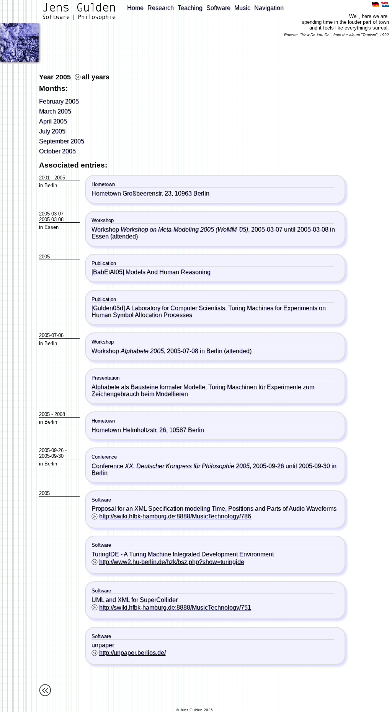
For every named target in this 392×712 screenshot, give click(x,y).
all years (95, 77)
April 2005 (53, 121)
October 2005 (57, 151)
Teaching (190, 8)
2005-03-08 (51, 219)
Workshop (169, 229)
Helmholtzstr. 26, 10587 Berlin (163, 430)
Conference (170, 466)
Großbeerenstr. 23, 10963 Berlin (165, 193)
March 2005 (55, 111)
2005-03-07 (51, 214)
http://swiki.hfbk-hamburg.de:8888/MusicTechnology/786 (175, 516)
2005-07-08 (51, 335)
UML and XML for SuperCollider (134, 600)
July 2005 (52, 131)
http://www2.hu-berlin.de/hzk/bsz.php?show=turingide (171, 562)
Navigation (269, 8)
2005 (59, 178)
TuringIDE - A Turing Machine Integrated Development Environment (182, 554)
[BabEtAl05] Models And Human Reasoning (151, 272)
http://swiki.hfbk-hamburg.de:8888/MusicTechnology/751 (175, 607)
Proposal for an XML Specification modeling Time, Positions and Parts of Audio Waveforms (213, 508)
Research (160, 8)
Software (218, 8)
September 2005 (61, 141)
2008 (59, 414)
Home (135, 8)
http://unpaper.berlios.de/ (132, 653)
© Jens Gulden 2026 (194, 710)
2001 (44, 178)
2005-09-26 (51, 450)
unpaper (102, 645)
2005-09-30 (51, 456)
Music (242, 8)
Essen (51, 227)
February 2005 (59, 101)
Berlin (50, 185)
